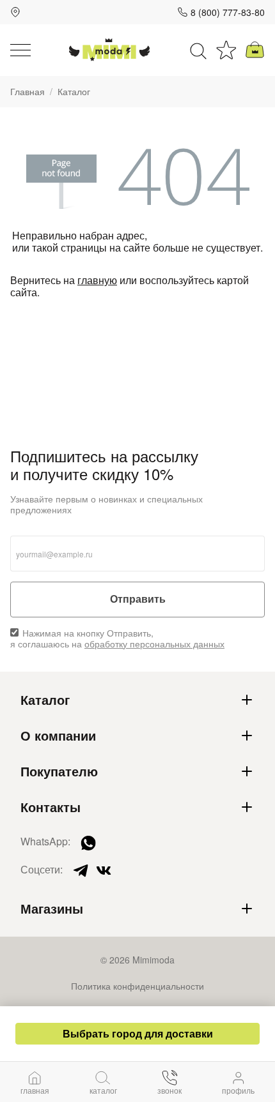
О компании (58, 735)
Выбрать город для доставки (138, 1033)
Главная (27, 91)
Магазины (51, 908)
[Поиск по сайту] (198, 49)
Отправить (138, 599)
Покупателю (59, 771)
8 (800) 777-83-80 (228, 12)
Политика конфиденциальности (137, 985)
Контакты (50, 807)
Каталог (45, 699)
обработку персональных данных (154, 643)
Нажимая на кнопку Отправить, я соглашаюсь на (117, 638)
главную (97, 280)
